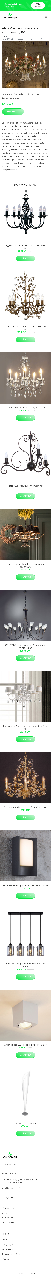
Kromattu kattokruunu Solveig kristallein (25, 407)
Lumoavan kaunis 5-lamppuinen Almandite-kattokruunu (25, 327)
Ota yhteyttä (7, 1244)
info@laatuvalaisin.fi (11, 1188)
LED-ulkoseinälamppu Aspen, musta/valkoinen (25, 885)
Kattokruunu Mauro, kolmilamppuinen (25, 485)
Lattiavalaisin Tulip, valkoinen (25, 1123)
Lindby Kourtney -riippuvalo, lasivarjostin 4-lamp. (25, 965)
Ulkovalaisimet (8, 1222)
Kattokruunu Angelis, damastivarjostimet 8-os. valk (25, 727)
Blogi (4, 1239)
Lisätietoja (13, 111)
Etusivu (5, 36)
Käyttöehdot (7, 1249)
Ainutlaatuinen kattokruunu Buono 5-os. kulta (25, 807)
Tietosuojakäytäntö (11, 1254)
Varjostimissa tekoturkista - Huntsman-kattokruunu (25, 565)
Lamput (5, 1203)
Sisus (4, 1213)
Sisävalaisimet (20, 94)
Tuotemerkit (7, 1217)
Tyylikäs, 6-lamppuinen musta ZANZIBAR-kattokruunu (25, 247)
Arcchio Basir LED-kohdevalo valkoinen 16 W (25, 1044)
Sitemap (5, 1259)
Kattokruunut (33, 94)
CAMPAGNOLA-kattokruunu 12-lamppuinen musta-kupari (25, 646)
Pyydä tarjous (38, 5)
